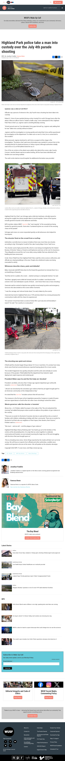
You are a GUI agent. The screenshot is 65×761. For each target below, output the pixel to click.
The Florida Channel (42, 731)
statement (13, 385)
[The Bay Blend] (32, 510)
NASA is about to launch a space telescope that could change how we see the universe (37, 627)
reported (25, 224)
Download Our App (55, 735)
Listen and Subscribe (32, 538)
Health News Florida (17, 562)
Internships (40, 728)
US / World (9, 453)
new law (18, 394)
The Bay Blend (32, 531)
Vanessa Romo (21, 56)
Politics (14, 550)
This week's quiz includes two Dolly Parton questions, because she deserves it (35, 639)
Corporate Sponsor (55, 731)
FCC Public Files (41, 739)
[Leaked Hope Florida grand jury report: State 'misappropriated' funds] (7, 576)
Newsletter (26, 735)
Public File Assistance (42, 742)
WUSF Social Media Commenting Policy (49, 692)
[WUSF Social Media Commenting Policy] (48, 685)
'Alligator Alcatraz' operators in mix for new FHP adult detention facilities (33, 587)
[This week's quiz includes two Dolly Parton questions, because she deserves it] (7, 641)
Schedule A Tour (54, 749)
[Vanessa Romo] (5, 483)
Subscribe (32, 26)
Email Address (8, 661)
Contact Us (26, 731)
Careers (26, 746)
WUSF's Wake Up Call (32, 18)
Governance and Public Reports (42, 735)
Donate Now (32, 716)
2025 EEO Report (41, 746)
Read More (17, 697)
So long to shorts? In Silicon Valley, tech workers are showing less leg (32, 616)
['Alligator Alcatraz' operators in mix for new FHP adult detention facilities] (7, 588)
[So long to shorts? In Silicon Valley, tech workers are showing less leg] (7, 618)
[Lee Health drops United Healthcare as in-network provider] (7, 565)
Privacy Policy (53, 742)
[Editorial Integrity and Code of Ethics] (17, 685)
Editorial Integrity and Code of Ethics (18, 692)
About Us (26, 728)
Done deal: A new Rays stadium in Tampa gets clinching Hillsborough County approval (36, 553)
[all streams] (62, 8)
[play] (4, 8)
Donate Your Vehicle (55, 728)
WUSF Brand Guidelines (56, 745)
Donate (58, 2)
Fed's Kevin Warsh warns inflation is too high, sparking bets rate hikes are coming (35, 604)
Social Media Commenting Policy (29, 743)
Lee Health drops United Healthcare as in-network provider (29, 564)
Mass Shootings (33, 453)
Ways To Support (54, 738)
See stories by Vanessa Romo (20, 487)
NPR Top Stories (20, 453)
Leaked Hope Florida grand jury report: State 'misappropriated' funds (31, 576)
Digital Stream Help (42, 749)
